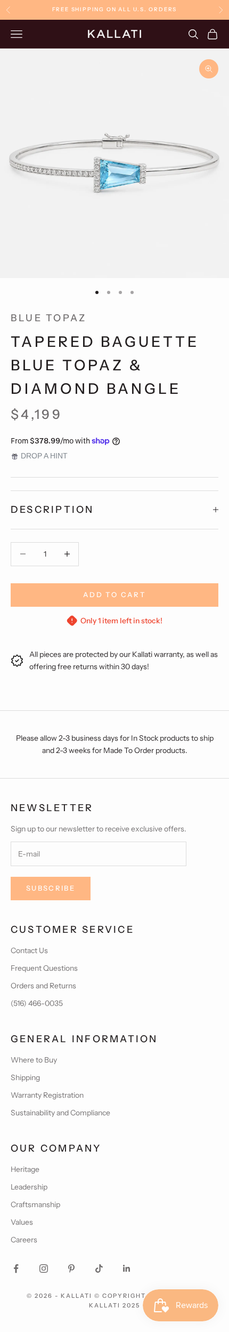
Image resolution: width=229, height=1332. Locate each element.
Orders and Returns (43, 985)
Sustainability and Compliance (60, 1112)
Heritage (25, 1169)
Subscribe (50, 888)
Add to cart (114, 594)
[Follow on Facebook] (16, 1268)
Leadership (29, 1187)
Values (22, 1222)
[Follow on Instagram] (43, 1268)
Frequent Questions (44, 968)
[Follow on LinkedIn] (126, 1268)
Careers (24, 1239)
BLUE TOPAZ (48, 318)
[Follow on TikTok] (99, 1268)
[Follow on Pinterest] (71, 1268)
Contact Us (29, 950)
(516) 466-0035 (37, 1003)
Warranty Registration (47, 1095)
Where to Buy (34, 1060)
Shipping (25, 1077)
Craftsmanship (35, 1204)
